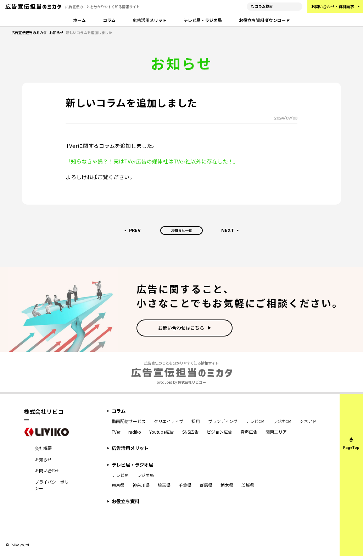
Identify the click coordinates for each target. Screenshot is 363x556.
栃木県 (226, 485)
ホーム (79, 20)
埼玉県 (164, 485)
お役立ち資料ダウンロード (264, 20)
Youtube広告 (161, 432)
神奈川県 (141, 485)
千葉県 (185, 485)
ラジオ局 (145, 475)
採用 (195, 421)
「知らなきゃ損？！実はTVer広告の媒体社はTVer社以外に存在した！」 (152, 161)
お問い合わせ (47, 470)
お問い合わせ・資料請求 (332, 6)
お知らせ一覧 (181, 230)
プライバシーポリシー (52, 485)
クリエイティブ (168, 421)
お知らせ (43, 459)
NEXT (227, 230)
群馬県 (206, 485)
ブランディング (223, 421)
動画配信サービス (129, 421)
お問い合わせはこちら (181, 327)
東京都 (118, 485)
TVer (116, 432)
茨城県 (247, 485)
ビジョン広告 (219, 432)
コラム (109, 20)
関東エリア (276, 432)
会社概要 (43, 448)
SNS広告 (190, 432)
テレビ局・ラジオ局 (203, 20)
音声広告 (248, 432)
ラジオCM (282, 421)
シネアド (308, 421)
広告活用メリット (150, 20)
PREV (135, 230)
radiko (134, 432)
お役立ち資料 (125, 501)
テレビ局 (120, 475)
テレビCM (255, 421)
